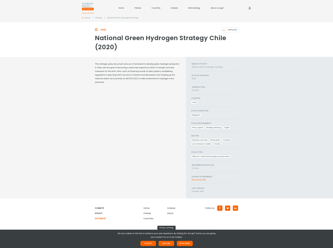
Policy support (197, 127)
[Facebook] (219, 208)
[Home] (88, 8)
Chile (194, 102)
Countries (156, 8)
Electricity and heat (199, 140)
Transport (226, 140)
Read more (184, 243)
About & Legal (217, 8)
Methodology (194, 8)
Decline (166, 243)
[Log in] (249, 8)
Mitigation (196, 115)
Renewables (215, 140)
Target (226, 127)
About (170, 213)
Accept (148, 243)
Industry (217, 144)
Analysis (174, 8)
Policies (138, 8)
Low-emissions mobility (201, 144)
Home (121, 8)
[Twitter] (227, 208)
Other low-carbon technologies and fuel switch (211, 156)
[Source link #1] (199, 179)
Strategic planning (213, 127)
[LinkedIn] (235, 208)
